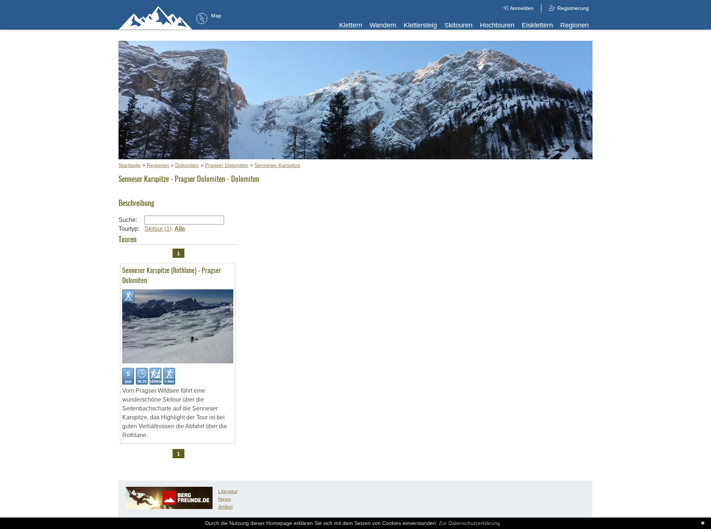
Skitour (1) (157, 229)
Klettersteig (420, 25)
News (224, 499)
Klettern (350, 25)
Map (216, 16)
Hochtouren (497, 25)
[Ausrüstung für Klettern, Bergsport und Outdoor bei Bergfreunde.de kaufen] (169, 507)
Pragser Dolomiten (226, 165)
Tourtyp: (128, 229)
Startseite (129, 165)
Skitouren (458, 25)
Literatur (228, 491)
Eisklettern (537, 25)
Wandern (383, 25)
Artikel (225, 507)
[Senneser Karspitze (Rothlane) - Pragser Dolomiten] (177, 361)
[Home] (155, 17)
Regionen (574, 25)
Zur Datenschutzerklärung (469, 523)
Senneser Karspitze (277, 165)
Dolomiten (187, 165)
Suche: (127, 220)
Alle (179, 229)
